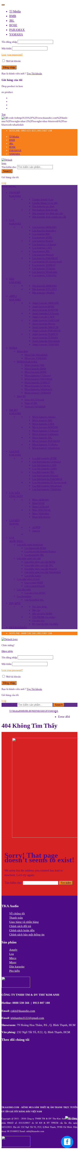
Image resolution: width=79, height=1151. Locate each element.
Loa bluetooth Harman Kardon (40, 551)
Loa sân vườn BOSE (35, 592)
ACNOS (36, 527)
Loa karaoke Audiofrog (44, 230)
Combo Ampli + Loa (42, 199)
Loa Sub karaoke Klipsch (45, 475)
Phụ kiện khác (39, 606)
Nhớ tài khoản (13, 61)
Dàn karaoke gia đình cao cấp (47, 213)
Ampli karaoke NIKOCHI (45, 327)
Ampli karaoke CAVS (43, 316)
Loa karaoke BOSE (42, 237)
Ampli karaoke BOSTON (45, 309)
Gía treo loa (38, 620)
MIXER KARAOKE (27, 361)
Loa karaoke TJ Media (43, 268)
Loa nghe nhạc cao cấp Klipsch (41, 568)
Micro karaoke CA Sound (45, 430)
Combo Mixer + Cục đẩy (45, 202)
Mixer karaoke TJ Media (37, 385)
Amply (13, 949)
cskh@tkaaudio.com (23, 1010)
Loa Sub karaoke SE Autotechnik (49, 482)
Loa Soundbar (24, 596)
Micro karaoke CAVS (43, 423)
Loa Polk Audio (33, 575)
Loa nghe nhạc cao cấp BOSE (40, 561)
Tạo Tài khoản (34, 73)
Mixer (12, 962)
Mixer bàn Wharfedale (36, 354)
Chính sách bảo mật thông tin (26, 934)
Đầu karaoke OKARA (43, 292)
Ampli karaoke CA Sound (45, 313)
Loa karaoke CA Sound (44, 244)
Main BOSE (38, 503)
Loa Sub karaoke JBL (43, 472)
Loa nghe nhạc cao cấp (29, 558)
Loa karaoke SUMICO (43, 265)
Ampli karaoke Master (43, 323)
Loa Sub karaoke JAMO (44, 468)
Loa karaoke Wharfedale (45, 271)
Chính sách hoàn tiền (22, 930)
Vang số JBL (31, 403)
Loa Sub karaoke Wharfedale (47, 485)
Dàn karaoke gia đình (43, 206)
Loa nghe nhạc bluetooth (30, 544)
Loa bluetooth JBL (34, 554)
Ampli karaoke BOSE (43, 306)
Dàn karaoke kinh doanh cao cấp (49, 216)
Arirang (36, 530)
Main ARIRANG (40, 499)
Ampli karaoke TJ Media (45, 337)
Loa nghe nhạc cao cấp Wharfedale (43, 572)
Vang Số (21, 396)
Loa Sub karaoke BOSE (44, 458)
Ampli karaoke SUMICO (45, 334)
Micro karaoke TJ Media (45, 444)
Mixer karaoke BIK (34, 365)
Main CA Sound (40, 506)
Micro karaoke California (45, 434)
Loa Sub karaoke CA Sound (46, 461)
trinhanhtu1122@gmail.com (27, 1017)
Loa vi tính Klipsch (35, 586)
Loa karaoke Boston (42, 240)
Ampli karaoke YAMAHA (45, 344)
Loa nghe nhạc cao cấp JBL (39, 565)
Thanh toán (16, 917)
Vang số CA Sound (34, 399)
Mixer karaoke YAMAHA (38, 392)
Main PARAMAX (41, 510)
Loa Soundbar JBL (34, 599)
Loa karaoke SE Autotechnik (47, 261)
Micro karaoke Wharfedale (46, 447)
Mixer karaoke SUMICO (37, 382)
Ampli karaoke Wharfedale (46, 341)
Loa (11, 953)
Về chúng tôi (17, 913)
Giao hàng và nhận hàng (24, 921)
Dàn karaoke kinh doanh (45, 209)
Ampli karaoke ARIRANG (45, 303)
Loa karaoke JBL (41, 251)
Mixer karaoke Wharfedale (38, 389)
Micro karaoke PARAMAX (46, 441)
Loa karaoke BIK (41, 234)
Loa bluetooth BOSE (35, 548)
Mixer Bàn (22, 351)
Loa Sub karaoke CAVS (44, 465)
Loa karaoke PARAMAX (45, 258)
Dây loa (36, 610)
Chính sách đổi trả (20, 926)
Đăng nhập (7, 651)
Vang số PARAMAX (35, 406)
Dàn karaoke (17, 966)
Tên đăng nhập (9, 41)
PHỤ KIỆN (14, 603)
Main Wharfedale (41, 516)
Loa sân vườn (24, 589)
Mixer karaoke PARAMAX (38, 378)
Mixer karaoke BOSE (36, 372)
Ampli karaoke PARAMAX (46, 330)
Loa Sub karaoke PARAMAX (47, 479)
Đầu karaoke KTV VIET (44, 289)
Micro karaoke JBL (42, 437)
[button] (9, 186)
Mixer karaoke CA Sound (38, 375)
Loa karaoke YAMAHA (44, 275)
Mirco (12, 958)
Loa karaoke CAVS (42, 247)
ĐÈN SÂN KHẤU (18, 627)
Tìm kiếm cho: (9, 167)
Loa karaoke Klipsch (43, 254)
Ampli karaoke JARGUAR (45, 320)
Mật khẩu (7, 48)
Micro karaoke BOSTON (45, 427)
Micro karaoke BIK (42, 420)
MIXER (13, 347)
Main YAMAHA (40, 513)
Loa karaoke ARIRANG (44, 227)
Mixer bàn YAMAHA (36, 358)
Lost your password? (12, 54)
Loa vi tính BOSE (34, 582)
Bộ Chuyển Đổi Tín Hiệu (45, 623)
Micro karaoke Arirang (44, 416)
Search (7, 171)
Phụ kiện (14, 970)
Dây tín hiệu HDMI (42, 613)
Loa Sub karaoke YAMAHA (46, 489)
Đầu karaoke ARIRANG (44, 285)
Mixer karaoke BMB (35, 368)
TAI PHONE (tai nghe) (43, 617)
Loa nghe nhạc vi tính (28, 579)
